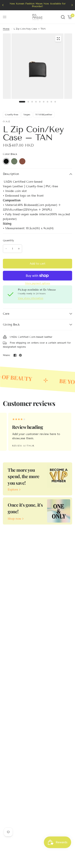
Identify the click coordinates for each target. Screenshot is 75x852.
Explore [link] (13, 489)
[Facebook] (15, 355)
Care (6, 313)
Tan (22, 161)
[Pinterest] (20, 355)
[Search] (63, 17)
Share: (6, 355)
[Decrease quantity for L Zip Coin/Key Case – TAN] (6, 249)
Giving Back (11, 324)
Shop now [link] (14, 518)
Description (11, 174)
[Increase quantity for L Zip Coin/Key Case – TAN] (19, 249)
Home (6, 28)
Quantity (8, 240)
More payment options (37, 283)
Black (6, 161)
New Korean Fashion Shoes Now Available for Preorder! (38, 5)
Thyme (14, 161)
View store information (30, 298)
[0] (69, 17)
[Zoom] (58, 39)
